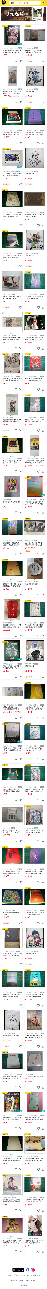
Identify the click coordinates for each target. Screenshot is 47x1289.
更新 (38, 1275)
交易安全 (24, 1285)
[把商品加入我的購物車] (20, 61)
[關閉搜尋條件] (21, 3)
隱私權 (21, 1280)
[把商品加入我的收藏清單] (16, 61)
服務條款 (14, 1280)
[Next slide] (21, 34)
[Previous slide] (3, 34)
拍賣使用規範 (30, 1280)
